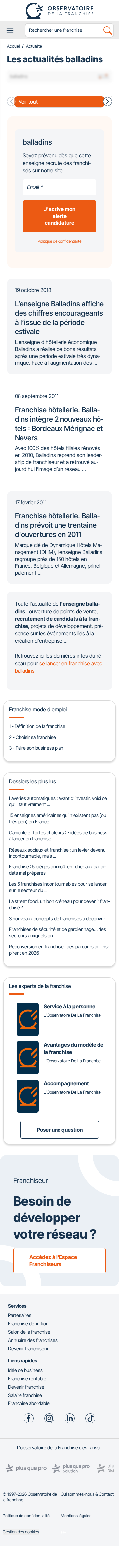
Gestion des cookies (21, 1531)
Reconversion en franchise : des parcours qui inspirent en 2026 (59, 950)
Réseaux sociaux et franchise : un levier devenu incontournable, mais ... (57, 853)
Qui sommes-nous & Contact (87, 1494)
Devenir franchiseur (28, 1348)
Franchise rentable (27, 1378)
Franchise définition (28, 1323)
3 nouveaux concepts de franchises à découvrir (57, 918)
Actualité (34, 46)
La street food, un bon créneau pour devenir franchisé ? (59, 904)
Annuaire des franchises (33, 1340)
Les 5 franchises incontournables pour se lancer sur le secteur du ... (58, 887)
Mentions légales (76, 1515)
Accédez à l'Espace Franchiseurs (53, 1260)
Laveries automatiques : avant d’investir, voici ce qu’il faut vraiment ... (58, 801)
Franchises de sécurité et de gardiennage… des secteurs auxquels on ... (57, 932)
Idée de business (25, 1370)
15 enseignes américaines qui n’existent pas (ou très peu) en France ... (57, 818)
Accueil (13, 46)
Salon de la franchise (29, 1332)
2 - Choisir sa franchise (32, 737)
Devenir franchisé (26, 1387)
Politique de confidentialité (26, 1515)
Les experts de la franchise (40, 986)
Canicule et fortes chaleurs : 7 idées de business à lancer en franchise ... (58, 836)
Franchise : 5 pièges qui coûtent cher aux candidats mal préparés (57, 870)
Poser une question (60, 1129)
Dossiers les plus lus (32, 781)
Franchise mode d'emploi (38, 709)
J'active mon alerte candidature (59, 216)
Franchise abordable (29, 1403)
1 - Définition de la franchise (37, 726)
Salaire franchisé (25, 1395)
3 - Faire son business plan (36, 748)
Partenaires (19, 1315)
